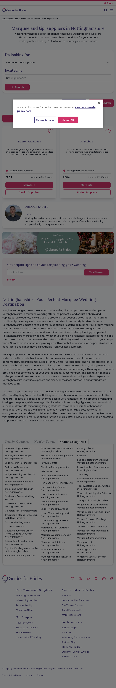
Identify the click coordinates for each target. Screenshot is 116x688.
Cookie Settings (45, 119)
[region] (58, 113)
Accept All (68, 119)
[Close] (99, 103)
